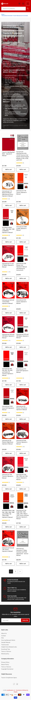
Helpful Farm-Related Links (9, 647)
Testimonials (5, 644)
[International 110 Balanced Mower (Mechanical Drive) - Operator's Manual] (8, 181)
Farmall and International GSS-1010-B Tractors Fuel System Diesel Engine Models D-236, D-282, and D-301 (22, 156)
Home (2, 14)
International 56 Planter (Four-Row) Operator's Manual (21, 408)
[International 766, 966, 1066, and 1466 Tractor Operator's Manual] (22, 465)
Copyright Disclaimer (7, 669)
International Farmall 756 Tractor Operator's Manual (8, 549)
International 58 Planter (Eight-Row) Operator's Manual (7, 442)
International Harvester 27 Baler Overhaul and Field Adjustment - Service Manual (22, 552)
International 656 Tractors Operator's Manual (21, 442)
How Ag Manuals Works (8, 640)
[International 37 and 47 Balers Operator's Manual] (8, 253)
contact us (25, 94)
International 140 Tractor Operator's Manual (21, 192)
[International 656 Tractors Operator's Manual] (22, 431)
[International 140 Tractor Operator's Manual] (22, 181)
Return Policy (5, 664)
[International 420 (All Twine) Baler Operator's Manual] (8, 290)
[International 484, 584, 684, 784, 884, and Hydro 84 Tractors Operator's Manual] (8, 359)
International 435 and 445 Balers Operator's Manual (22, 336)
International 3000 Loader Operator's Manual (21, 228)
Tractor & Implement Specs (9, 677)
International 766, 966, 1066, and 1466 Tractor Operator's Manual (22, 477)
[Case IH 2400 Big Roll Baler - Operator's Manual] (8, 142)
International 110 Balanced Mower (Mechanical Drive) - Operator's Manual (8, 193)
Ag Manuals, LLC (11, 690)
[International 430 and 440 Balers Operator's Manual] (8, 324)
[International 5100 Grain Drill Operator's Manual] (8, 396)
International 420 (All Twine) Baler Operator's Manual (8, 301)
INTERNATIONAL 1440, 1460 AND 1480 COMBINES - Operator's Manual (8, 230)
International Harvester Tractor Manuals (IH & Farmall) (14, 15)
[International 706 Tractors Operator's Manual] (8, 465)
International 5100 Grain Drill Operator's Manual (8, 408)
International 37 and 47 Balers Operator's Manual (8, 265)
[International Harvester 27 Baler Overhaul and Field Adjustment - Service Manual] (22, 538)
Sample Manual (5, 642)
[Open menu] (28, 3)
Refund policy (5, 654)
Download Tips (5, 649)
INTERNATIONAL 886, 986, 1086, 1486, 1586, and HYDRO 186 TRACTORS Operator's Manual (8, 514)
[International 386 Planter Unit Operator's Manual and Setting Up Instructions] (22, 253)
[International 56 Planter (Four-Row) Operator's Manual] (22, 396)
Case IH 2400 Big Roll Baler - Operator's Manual (8, 154)
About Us (4, 633)
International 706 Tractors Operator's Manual (7, 476)
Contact (3, 635)
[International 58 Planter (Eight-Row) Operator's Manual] (8, 431)
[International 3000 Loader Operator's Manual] (22, 217)
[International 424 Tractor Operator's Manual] (22, 290)
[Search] (28, 8)
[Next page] (20, 571)
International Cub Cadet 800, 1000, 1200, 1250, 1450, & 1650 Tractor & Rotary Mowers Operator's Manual (22, 514)
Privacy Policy (5, 662)
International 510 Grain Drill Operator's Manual (22, 370)
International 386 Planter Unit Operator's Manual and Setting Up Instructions (21, 267)
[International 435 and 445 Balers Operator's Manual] (22, 324)
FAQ (2, 638)
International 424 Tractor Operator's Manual (21, 301)
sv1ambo (16, 125)
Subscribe (25, 620)
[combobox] (15, 8)
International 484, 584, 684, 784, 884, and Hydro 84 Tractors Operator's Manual (7, 372)
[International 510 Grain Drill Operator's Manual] (22, 359)
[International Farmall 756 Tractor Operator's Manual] (8, 538)
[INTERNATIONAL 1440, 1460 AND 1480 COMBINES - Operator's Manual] (8, 217)
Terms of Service (6, 651)
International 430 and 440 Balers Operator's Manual (8, 336)
